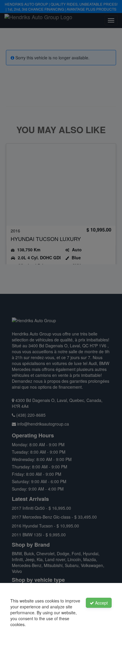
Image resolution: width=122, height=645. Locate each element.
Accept (101, 603)
